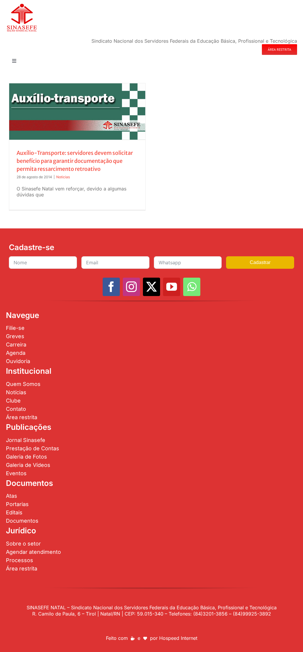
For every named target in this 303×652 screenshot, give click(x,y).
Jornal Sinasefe (25, 440)
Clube (13, 400)
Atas (11, 496)
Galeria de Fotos (26, 457)
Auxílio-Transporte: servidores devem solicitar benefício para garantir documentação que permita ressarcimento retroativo (75, 161)
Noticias (63, 177)
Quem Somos (23, 384)
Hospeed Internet (178, 638)
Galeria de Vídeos (28, 465)
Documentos (22, 521)
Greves (15, 336)
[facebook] (111, 287)
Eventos (16, 473)
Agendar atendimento (33, 552)
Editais (14, 512)
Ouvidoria (18, 361)
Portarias (17, 504)
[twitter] (151, 287)
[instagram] (131, 287)
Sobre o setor (23, 543)
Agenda (15, 353)
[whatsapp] (191, 287)
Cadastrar (260, 262)
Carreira (16, 344)
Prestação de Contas (32, 448)
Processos (19, 560)
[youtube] (171, 287)
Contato (16, 409)
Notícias (16, 392)
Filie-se (15, 328)
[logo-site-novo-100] (22, 5)
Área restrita (21, 417)
